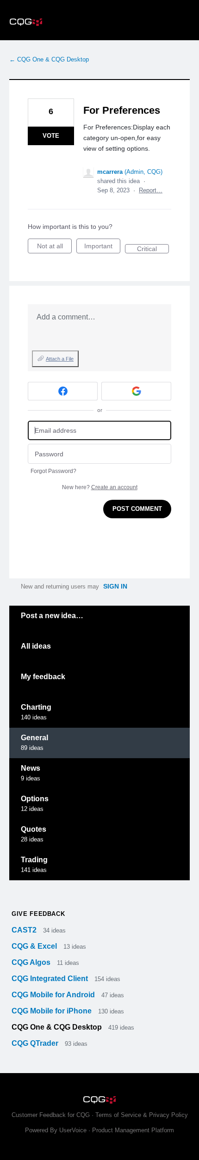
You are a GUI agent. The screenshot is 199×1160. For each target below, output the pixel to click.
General (34, 738)
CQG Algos (32, 962)
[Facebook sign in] (63, 391)
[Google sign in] (136, 391)
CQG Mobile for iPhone (52, 1011)
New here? (99, 487)
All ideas (36, 646)
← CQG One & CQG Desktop (49, 59)
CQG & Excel (35, 946)
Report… (150, 190)
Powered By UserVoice (56, 1130)
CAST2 (25, 930)
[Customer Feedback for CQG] (99, 20)
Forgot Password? (53, 471)
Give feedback (38, 913)
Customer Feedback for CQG (51, 1114)
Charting (36, 707)
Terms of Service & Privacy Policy (141, 1114)
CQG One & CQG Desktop (58, 1027)
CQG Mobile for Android (54, 995)
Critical (153, 249)
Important (102, 247)
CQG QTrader (36, 1043)
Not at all (54, 247)
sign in (115, 586)
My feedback (43, 677)
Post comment (137, 508)
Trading (34, 860)
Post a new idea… (52, 616)
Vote (51, 135)
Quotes (33, 829)
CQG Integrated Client (51, 978)
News (30, 768)
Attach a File (60, 359)
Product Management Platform (133, 1130)
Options (35, 799)
